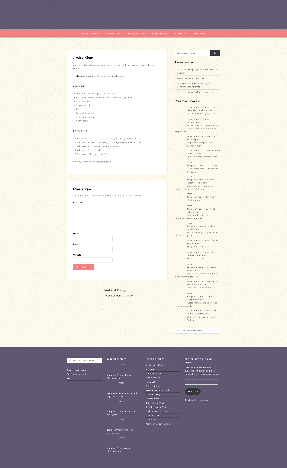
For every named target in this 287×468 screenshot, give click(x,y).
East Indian (180, 33)
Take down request (76, 374)
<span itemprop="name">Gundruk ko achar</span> (202, 208)
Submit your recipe (76, 370)
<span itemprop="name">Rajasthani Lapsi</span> (201, 226)
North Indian (113, 33)
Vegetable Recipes (115, 76)
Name (76, 233)
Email (76, 244)
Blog (69, 378)
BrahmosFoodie (103, 161)
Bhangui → (117, 290)
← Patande (117, 295)
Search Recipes (90, 33)
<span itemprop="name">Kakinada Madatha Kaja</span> (201, 179)
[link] (156, 365)
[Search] (215, 53)
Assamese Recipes (95, 76)
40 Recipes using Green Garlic (191, 78)
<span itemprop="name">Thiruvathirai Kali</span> (202, 267)
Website (77, 255)
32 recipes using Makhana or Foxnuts (195, 92)
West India (199, 33)
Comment (78, 202)
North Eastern (136, 33)
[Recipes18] (143, 23)
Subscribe (193, 391)
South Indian (159, 33)
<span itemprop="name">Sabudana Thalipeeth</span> (201, 296)
